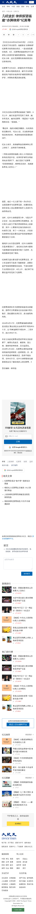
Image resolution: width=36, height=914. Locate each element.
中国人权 (9, 11)
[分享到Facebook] (4, 35)
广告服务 (20, 846)
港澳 (11, 862)
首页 (3, 6)
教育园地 (5, 887)
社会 (7, 868)
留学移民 (30, 878)
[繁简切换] (33, 35)
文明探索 (12, 878)
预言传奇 (12, 887)
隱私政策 (19, 452)
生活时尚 (30, 881)
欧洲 (24, 865)
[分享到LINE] (9, 35)
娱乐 (11, 865)
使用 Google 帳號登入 (19, 447)
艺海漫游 (5, 890)
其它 (24, 868)
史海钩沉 (5, 884)
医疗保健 (22, 881)
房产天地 (22, 878)
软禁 (25, 461)
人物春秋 (12, 884)
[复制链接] (18, 35)
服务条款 (27, 843)
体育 (3, 868)
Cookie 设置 (18, 910)
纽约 (18, 859)
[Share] (14, 593)
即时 (8, 6)
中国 (13, 6)
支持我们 (18, 823)
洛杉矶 (18, 862)
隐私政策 (5, 846)
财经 (7, 865)
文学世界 (12, 881)
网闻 (11, 868)
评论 (27, 6)
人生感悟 (5, 881)
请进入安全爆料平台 (18, 724)
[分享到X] (14, 35)
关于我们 (11, 843)
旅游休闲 (22, 887)
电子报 (4, 843)
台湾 (32, 6)
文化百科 (5, 878)
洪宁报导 (14, 465)
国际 (22, 6)
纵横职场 (22, 884)
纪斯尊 (18, 461)
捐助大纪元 (28, 846)
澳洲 (18, 868)
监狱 (31, 461)
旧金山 (25, 859)
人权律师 (10, 461)
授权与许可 (19, 843)
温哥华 (18, 865)
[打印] (23, 35)
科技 (3, 865)
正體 (25, 2)
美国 (18, 6)
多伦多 (25, 862)
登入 (31, 2)
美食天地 (30, 884)
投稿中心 (12, 846)
